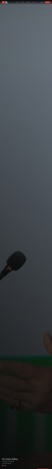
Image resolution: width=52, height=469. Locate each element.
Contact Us (47, 2)
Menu (43, 2)
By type (18, 2)
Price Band (4, 465)
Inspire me (28, 2)
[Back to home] (5, 2)
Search (34, 2)
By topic (23, 2)
